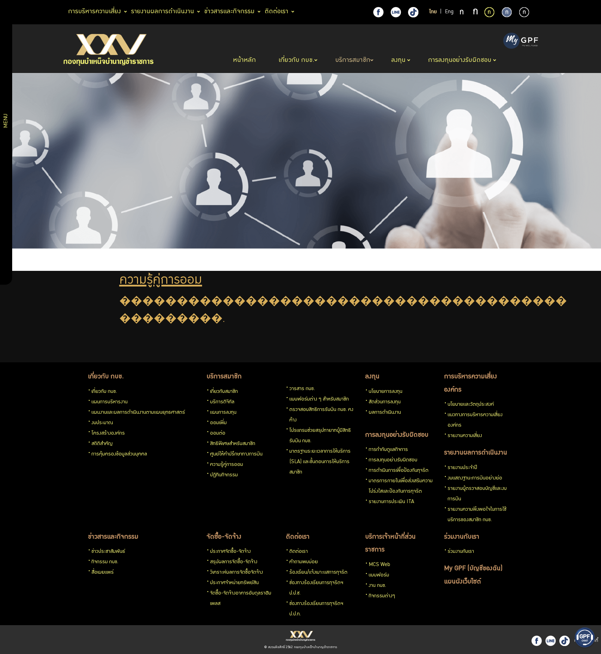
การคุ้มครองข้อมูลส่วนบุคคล (119, 454)
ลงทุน (372, 376)
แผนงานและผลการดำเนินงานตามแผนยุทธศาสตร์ (138, 413)
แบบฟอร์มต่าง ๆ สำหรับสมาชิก (319, 399)
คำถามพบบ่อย (303, 562)
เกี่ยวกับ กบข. (106, 376)
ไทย (433, 12)
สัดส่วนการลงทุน (385, 402)
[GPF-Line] (396, 12)
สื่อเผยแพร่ (102, 573)
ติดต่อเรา (298, 537)
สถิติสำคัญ (102, 444)
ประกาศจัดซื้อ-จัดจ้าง (230, 552)
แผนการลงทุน (223, 413)
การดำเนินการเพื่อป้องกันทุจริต (398, 471)
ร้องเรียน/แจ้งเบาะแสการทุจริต (318, 573)
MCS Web (379, 565)
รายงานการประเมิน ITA (391, 502)
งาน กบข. (377, 586)
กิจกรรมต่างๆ (382, 596)
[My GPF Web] (520, 41)
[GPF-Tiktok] (413, 12)
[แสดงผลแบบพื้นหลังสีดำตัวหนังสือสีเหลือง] (489, 12)
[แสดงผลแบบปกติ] (507, 12)
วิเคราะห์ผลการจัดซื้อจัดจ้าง (236, 573)
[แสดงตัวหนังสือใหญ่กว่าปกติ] (475, 12)
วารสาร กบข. (302, 389)
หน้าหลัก (245, 60)
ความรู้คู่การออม (226, 465)
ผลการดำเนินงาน (385, 413)
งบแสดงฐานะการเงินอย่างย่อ (475, 478)
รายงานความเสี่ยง (465, 436)
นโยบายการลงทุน (385, 392)
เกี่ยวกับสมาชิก (224, 392)
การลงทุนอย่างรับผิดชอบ (396, 435)
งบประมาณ (102, 423)
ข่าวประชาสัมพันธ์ (108, 552)
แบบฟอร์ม (379, 575)
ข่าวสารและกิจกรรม (113, 537)
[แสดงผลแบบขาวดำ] (524, 12)
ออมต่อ (217, 433)
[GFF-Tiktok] (564, 641)
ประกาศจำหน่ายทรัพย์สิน (234, 583)
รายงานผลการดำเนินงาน (475, 453)
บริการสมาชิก (224, 376)
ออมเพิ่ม (218, 423)
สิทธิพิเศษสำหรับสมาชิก (232, 444)
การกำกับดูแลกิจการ (388, 450)
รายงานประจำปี (462, 468)
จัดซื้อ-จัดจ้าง (224, 537)
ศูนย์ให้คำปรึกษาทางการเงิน (236, 454)
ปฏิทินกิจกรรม (224, 475)
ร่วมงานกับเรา (461, 537)
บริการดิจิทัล (222, 402)
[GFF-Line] (551, 641)
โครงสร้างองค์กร (108, 433)
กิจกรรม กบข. (104, 562)
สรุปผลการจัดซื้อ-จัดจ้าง (233, 562)
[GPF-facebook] (378, 12)
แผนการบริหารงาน (109, 402)
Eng (449, 12)
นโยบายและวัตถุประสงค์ (471, 405)
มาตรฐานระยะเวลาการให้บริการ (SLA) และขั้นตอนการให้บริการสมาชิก (320, 462)
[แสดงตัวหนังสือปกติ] (462, 12)
